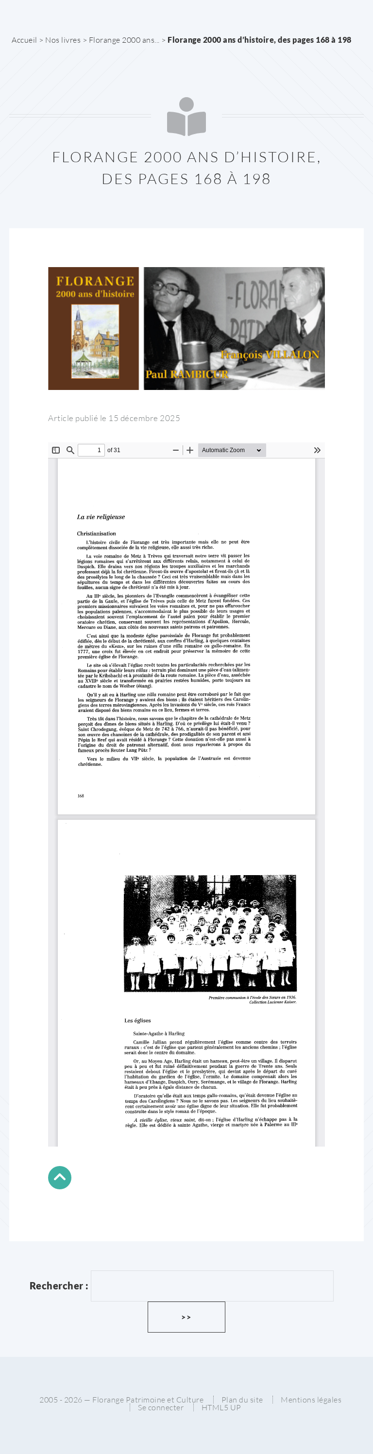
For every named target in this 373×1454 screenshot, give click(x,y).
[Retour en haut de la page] (59, 1179)
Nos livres (63, 40)
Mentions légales (311, 1399)
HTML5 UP (221, 1407)
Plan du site (242, 1399)
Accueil (24, 40)
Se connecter (161, 1407)
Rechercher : (59, 1286)
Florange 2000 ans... (124, 40)
